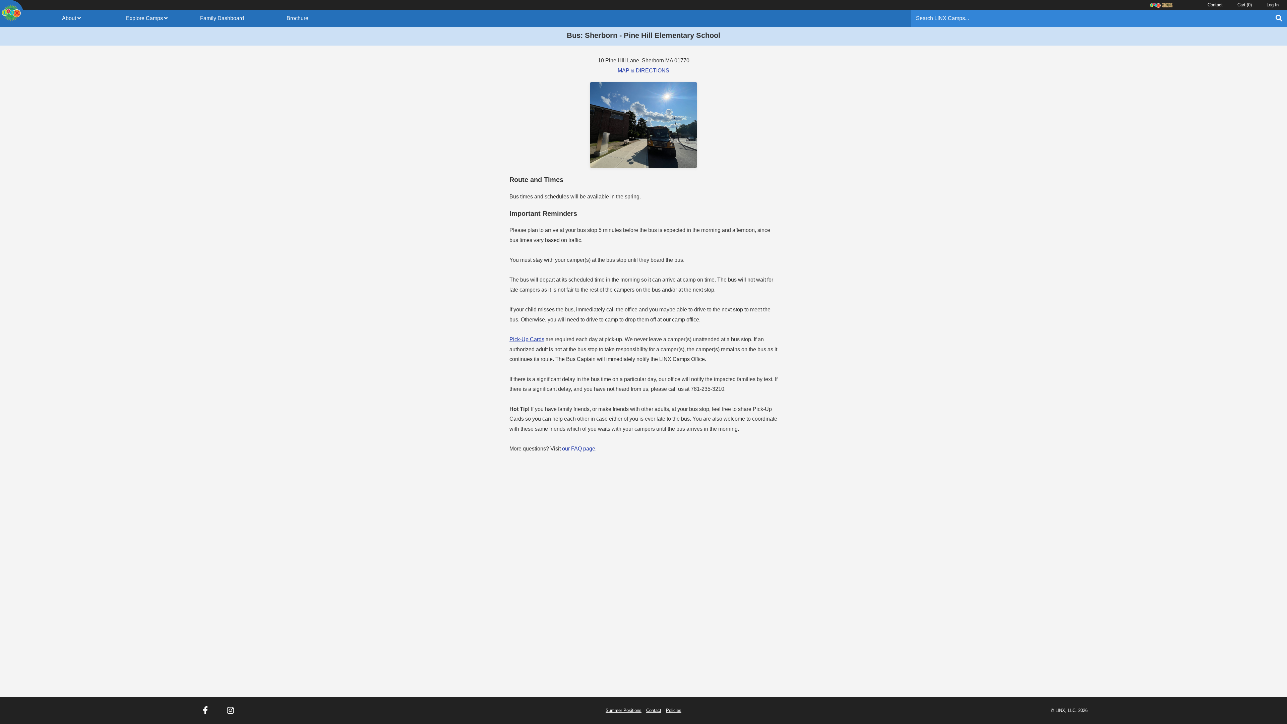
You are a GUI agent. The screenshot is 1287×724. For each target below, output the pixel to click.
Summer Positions (623, 710)
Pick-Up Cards (526, 339)
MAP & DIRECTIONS (643, 70)
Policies (673, 710)
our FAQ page (578, 448)
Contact (1215, 4)
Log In (1273, 4)
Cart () (1244, 4)
